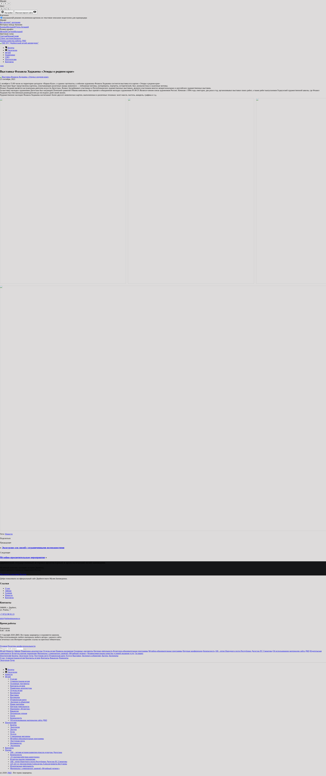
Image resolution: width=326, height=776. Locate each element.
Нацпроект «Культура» (20, 709)
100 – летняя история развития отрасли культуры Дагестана (36, 752)
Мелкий (3, 31)
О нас (7, 588)
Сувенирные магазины (20, 736)
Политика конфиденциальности (22, 646)
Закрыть (17, 38)
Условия (3, 646)
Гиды (31, 656)
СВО (7, 57)
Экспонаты (113, 656)
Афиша (8, 591)
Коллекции (15, 693)
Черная (10, 36)
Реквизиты (63, 658)
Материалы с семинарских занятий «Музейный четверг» (62, 653)
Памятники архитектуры (32, 651)
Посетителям (10, 59)
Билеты (10, 48)
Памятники (10, 55)
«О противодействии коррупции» (25, 757)
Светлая (3, 36)
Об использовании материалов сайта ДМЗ (291, 651)
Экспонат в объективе (91, 656)
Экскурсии (12, 50)
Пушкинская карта (57, 656)
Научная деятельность (103, 651)
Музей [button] (8, 677)
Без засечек (5, 22)
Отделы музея (49, 651)
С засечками (15, 22)
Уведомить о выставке (9, 574)
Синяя (16, 36)
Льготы (104, 656)
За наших (139, 653)
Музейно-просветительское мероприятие (22, 557)
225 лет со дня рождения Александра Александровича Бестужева (38, 764)
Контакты (9, 62)
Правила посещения (64, 651)
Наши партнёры (17, 704)
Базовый (3, 27)
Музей (8, 52)
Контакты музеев (32, 658)
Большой (11, 27)
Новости (9, 534)
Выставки (76, 656)
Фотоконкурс (16, 743)
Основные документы (83, 651)
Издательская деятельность (22, 766)
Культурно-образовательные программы (130, 651)
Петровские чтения (18, 713)
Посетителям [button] (10, 722)
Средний (11, 31)
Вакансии (54, 658)
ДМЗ (9, 773)
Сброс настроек (7, 38)
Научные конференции (193, 651)
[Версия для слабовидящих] (2, 66)
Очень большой (22, 27)
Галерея (8, 593)
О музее (13, 679)
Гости (12, 716)
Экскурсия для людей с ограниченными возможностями (33, 547)
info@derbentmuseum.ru (10, 618)
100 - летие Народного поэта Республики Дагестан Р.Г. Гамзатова (243, 651)
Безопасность (209, 651)
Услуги (69, 656)
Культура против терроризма (24, 653)
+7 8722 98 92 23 (7, 614)
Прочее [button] (8, 750)
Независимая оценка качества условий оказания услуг (111, 653)
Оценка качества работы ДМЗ (13, 41)
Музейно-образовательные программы (165, 651)
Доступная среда (41, 656)
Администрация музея (15, 658)
